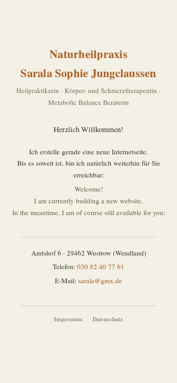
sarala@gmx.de (100, 280)
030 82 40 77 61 (100, 266)
